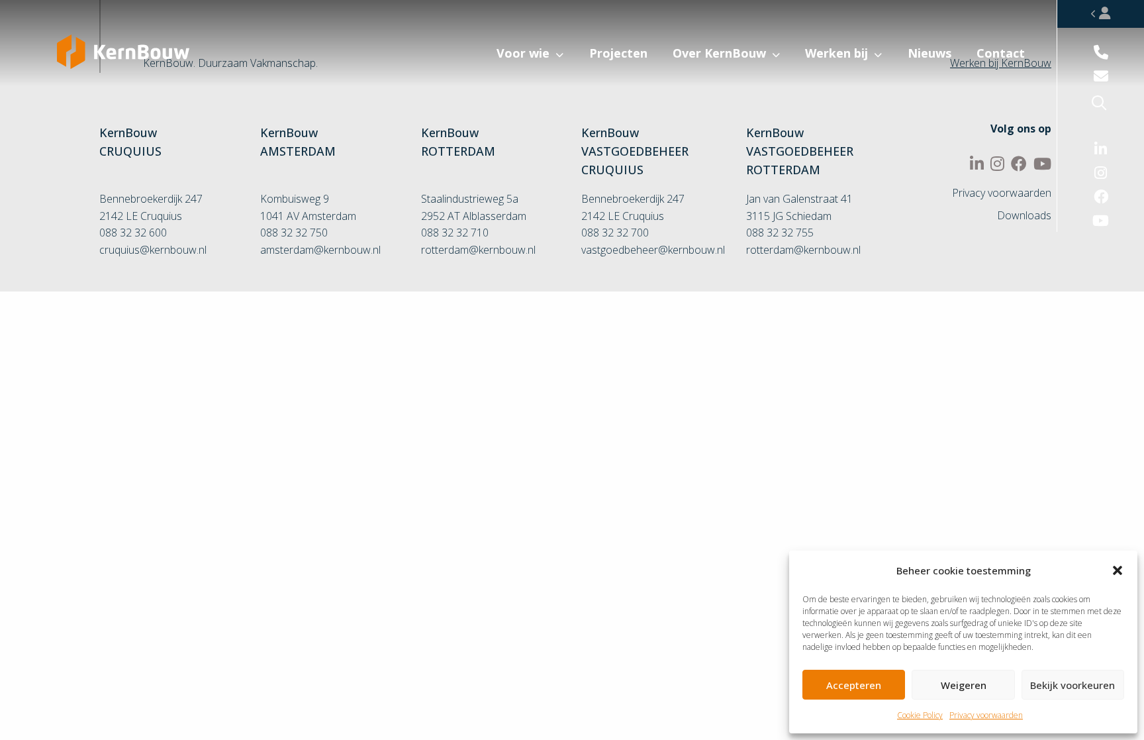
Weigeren (963, 685)
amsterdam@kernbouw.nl (320, 249)
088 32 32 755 (780, 232)
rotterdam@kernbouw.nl (478, 249)
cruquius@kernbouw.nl (153, 249)
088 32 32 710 (455, 232)
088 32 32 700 (615, 232)
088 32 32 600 (133, 232)
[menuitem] (471, 63)
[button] (1117, 570)
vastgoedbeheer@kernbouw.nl (653, 249)
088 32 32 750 (294, 232)
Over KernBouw (719, 53)
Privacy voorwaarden (986, 715)
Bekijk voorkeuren (1072, 685)
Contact (1001, 53)
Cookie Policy (920, 715)
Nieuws (929, 53)
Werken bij (836, 53)
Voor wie (523, 53)
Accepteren (853, 685)
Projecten (618, 53)
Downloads (1024, 215)
